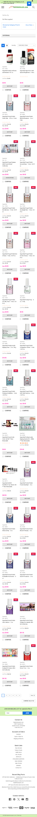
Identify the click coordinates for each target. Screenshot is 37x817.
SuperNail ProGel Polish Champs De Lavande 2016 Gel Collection (26, 622)
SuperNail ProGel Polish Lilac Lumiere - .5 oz (8, 621)
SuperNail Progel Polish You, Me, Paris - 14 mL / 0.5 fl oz (9, 301)
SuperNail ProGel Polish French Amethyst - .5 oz (26, 484)
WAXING (18, 765)
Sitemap (19, 815)
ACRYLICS (18, 756)
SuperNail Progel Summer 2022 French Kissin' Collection (9, 164)
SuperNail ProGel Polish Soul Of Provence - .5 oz (26, 575)
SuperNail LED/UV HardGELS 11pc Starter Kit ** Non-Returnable (9, 484)
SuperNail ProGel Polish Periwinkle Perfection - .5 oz (9, 576)
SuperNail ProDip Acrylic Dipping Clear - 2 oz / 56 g (9, 346)
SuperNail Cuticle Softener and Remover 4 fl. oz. (9, 71)
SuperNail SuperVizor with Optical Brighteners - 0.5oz (27, 71)
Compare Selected (28, 701)
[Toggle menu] (2, 7)
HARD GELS (19, 752)
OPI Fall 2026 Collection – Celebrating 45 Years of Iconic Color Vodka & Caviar (18, 777)
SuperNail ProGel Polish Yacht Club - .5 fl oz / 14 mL (9, 117)
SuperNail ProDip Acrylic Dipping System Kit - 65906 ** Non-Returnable (27, 439)
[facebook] (10, 799)
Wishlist (18, 734)
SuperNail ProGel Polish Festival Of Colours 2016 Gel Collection (8, 668)
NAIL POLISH (18, 763)
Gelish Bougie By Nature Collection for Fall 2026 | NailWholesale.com (18, 781)
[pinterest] (14, 799)
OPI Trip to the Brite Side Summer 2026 (18, 785)
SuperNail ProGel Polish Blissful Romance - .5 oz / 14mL (26, 118)
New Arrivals (18, 748)
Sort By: (14, 45)
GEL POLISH (18, 754)
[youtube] (23, 799)
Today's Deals (18, 750)
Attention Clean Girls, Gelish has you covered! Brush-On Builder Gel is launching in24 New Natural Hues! (18, 787)
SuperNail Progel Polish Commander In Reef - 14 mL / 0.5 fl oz (27, 347)
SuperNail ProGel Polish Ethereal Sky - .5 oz (8, 529)
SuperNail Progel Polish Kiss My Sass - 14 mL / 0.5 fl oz (9, 209)
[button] (18, 26)
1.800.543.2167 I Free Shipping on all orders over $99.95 (13, 2)
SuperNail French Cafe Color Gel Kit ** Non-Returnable (8, 439)
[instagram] (27, 799)
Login (15, 736)
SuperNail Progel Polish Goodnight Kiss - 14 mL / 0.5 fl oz (27, 209)
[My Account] (32, 1)
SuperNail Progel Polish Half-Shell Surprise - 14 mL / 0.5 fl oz (27, 393)
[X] (18, 799)
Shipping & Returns (18, 738)
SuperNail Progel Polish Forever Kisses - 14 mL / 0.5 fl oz (27, 255)
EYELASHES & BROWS (18, 759)
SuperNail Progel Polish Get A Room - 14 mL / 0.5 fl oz (9, 254)
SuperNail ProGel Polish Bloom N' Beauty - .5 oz (26, 529)
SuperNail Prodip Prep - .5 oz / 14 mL (27, 300)
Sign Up (21, 736)
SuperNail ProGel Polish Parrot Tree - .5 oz (26, 667)
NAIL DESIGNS (18, 761)
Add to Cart (9, 86)
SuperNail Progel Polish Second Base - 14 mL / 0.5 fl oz (27, 164)
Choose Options (10, 177)
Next (32, 695)
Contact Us (18, 767)
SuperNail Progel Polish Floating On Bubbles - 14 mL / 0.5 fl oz (9, 393)
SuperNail (4, 66)
